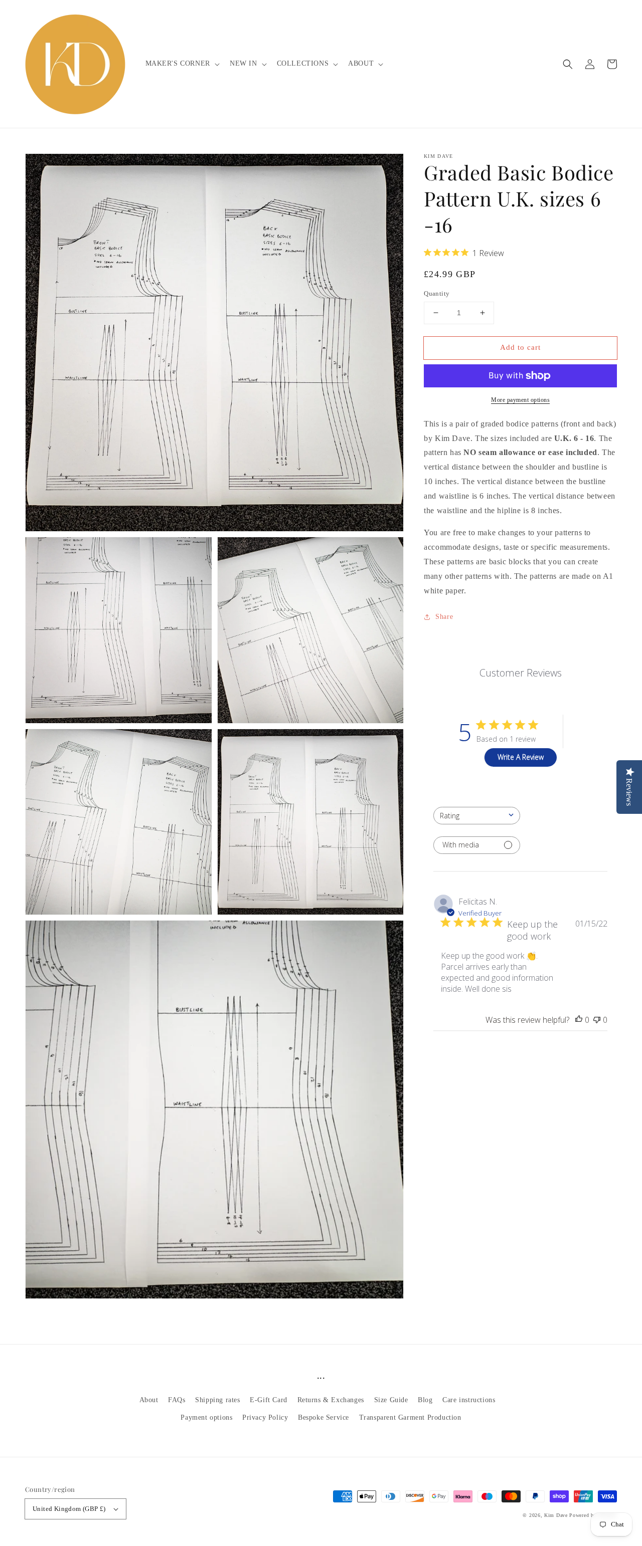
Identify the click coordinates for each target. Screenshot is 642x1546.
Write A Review (521, 757)
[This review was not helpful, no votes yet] (596, 1019)
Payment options (206, 1417)
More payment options (520, 399)
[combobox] (476, 815)
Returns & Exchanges (330, 1400)
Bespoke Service (323, 1417)
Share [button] (444, 616)
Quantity (436, 293)
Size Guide (391, 1400)
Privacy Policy (265, 1417)
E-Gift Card (268, 1400)
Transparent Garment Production (410, 1417)
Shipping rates (217, 1400)
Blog (425, 1400)
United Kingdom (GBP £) (69, 1508)
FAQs (176, 1400)
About (148, 1400)
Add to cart (520, 347)
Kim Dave (556, 1515)
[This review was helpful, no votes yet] (578, 1019)
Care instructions (468, 1400)
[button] (568, 64)
